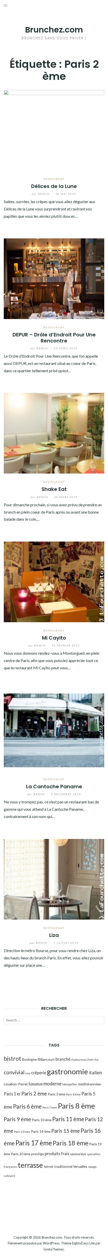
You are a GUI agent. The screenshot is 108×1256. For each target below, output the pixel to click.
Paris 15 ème (65, 1131)
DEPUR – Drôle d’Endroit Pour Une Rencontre (54, 337)
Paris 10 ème (41, 1120)
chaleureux (78, 1059)
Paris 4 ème (73, 1094)
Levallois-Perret (16, 1084)
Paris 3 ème (56, 1094)
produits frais (57, 1153)
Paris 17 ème (33, 1143)
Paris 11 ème (68, 1118)
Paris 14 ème (40, 1131)
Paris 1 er (12, 1093)
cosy (27, 1073)
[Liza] (54, 878)
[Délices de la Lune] (54, 129)
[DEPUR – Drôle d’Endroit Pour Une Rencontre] (54, 278)
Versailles (80, 1166)
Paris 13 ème (22, 1131)
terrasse (30, 1165)
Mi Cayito (54, 637)
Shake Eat (54, 489)
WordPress (51, 1243)
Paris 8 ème (76, 1105)
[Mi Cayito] (54, 581)
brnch (41, 193)
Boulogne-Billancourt (38, 1059)
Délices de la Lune (54, 186)
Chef (90, 1059)
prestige (37, 1154)
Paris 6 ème (27, 1106)
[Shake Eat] (54, 432)
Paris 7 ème (49, 1107)
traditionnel (63, 1166)
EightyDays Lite (83, 1243)
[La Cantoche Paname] (54, 730)
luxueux (36, 1083)
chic (96, 1059)
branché (63, 1059)
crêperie (38, 1072)
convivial (14, 1072)
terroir (48, 1166)
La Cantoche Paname (54, 786)
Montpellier (69, 1084)
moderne (52, 1083)
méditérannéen (89, 1084)
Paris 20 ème (20, 1154)
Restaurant (54, 178)
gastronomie (67, 1071)
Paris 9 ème (17, 1119)
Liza (54, 935)
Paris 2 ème (34, 1093)
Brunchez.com (54, 29)
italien (95, 1072)
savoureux (78, 1154)
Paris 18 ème (70, 1143)
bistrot (12, 1058)
